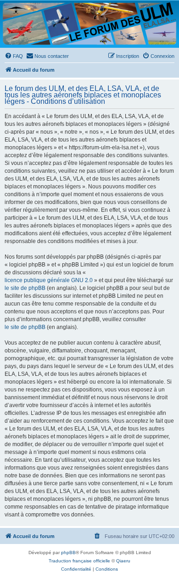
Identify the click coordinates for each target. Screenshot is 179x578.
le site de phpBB (25, 288)
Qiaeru (123, 560)
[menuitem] (14, 56)
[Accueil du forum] (89, 23)
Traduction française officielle (79, 560)
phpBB (68, 552)
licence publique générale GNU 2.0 (49, 280)
